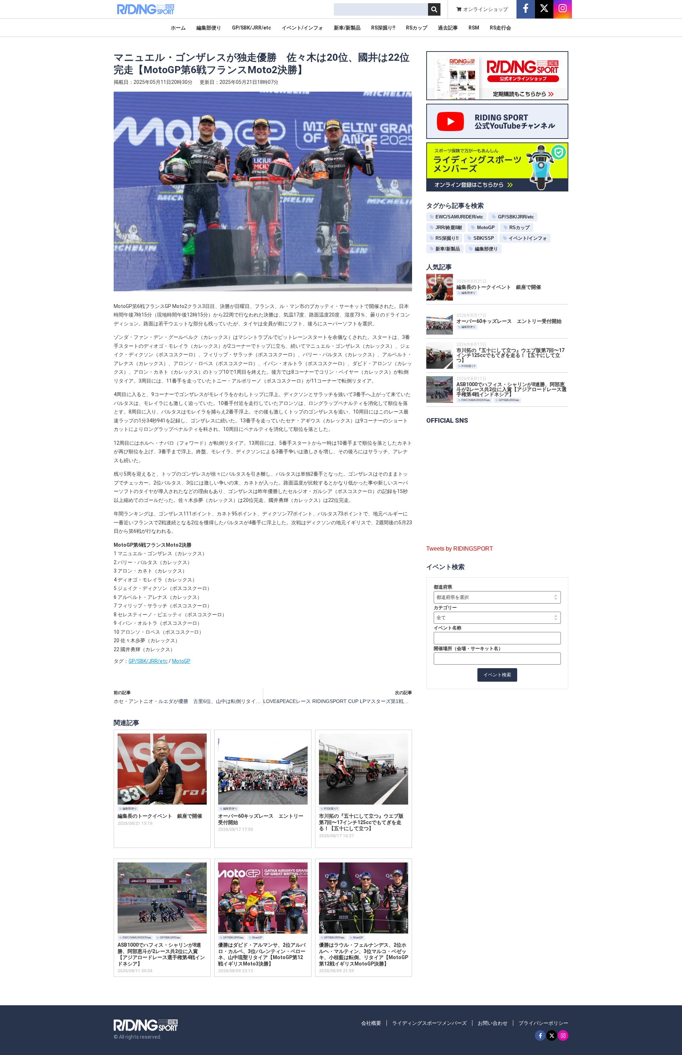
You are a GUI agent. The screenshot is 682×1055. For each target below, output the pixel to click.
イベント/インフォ (302, 28)
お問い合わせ (493, 1023)
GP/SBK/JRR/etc (251, 28)
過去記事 (448, 28)
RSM (474, 28)
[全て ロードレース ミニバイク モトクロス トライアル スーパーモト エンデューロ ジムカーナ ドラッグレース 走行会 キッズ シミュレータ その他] (497, 618)
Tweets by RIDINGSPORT (459, 549)
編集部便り (208, 28)
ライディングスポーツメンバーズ (429, 1023)
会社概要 (371, 1023)
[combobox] (381, 9)
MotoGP (181, 661)
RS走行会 (500, 28)
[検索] (434, 9)
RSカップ (416, 28)
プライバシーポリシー (543, 1023)
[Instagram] (563, 1035)
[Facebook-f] (540, 1035)
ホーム (178, 28)
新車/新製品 (347, 28)
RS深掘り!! (383, 28)
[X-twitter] (551, 1035)
